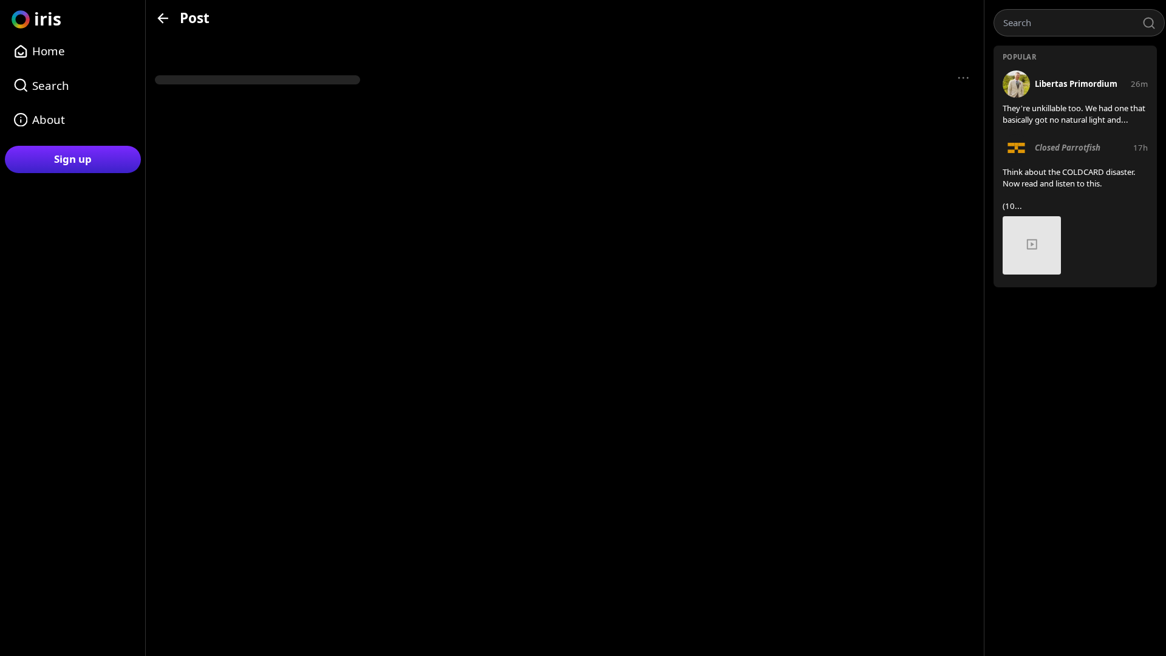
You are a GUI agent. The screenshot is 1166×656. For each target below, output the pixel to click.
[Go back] (163, 17)
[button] (963, 78)
